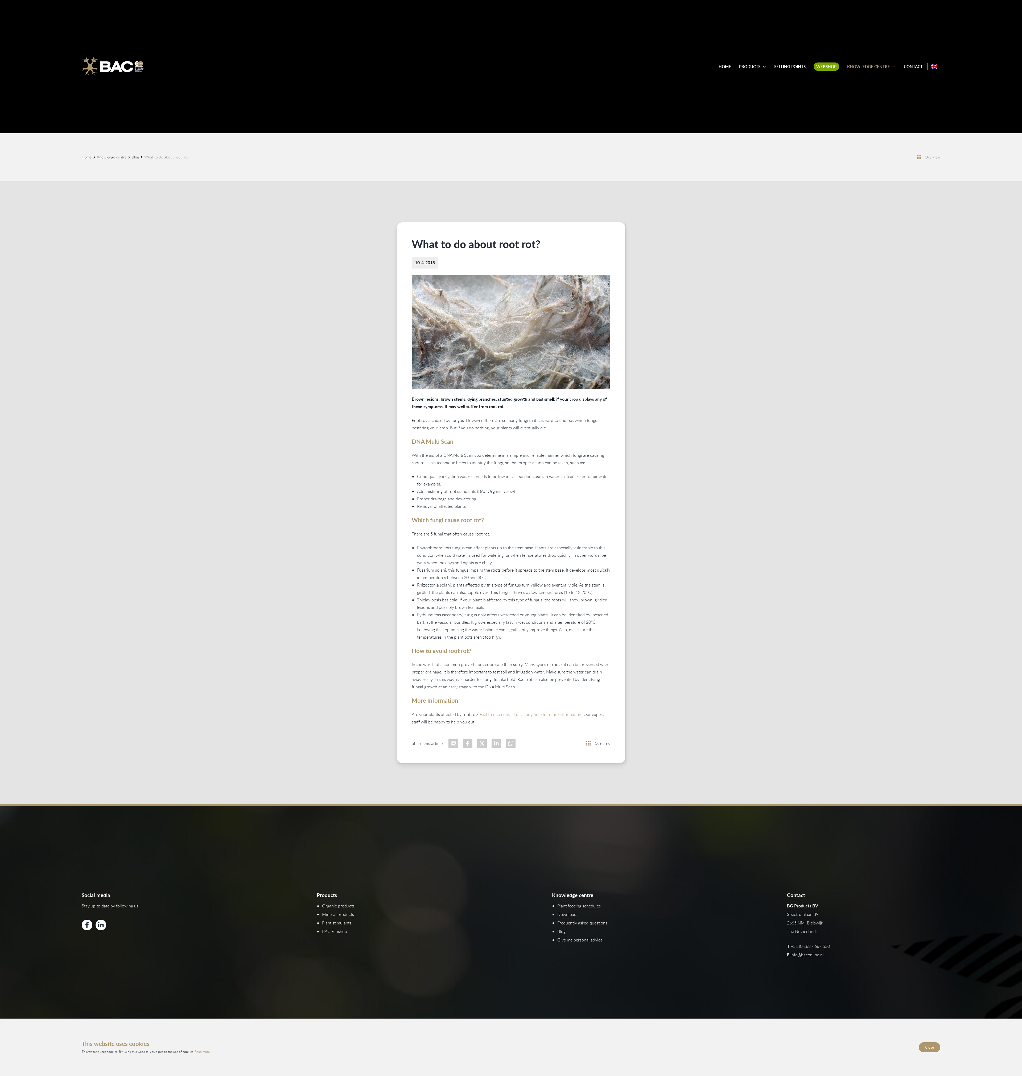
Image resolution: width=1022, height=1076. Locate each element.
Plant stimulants (336, 923)
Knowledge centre (868, 66)
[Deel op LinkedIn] (496, 743)
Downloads (567, 914)
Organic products (338, 906)
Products (749, 66)
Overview (932, 157)
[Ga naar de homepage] (112, 66)
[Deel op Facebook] (467, 743)
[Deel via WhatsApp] (511, 743)
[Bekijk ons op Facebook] (87, 925)
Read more (202, 1051)
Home (725, 66)
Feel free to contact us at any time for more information (530, 714)
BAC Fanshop (334, 931)
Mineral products (338, 914)
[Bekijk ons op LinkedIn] (101, 925)
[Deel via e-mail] (453, 743)
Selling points (790, 66)
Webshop (826, 66)
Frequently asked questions (582, 923)
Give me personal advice (580, 940)
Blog (135, 157)
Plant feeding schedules (579, 906)
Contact (913, 66)
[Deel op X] (482, 743)
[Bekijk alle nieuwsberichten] (919, 157)
